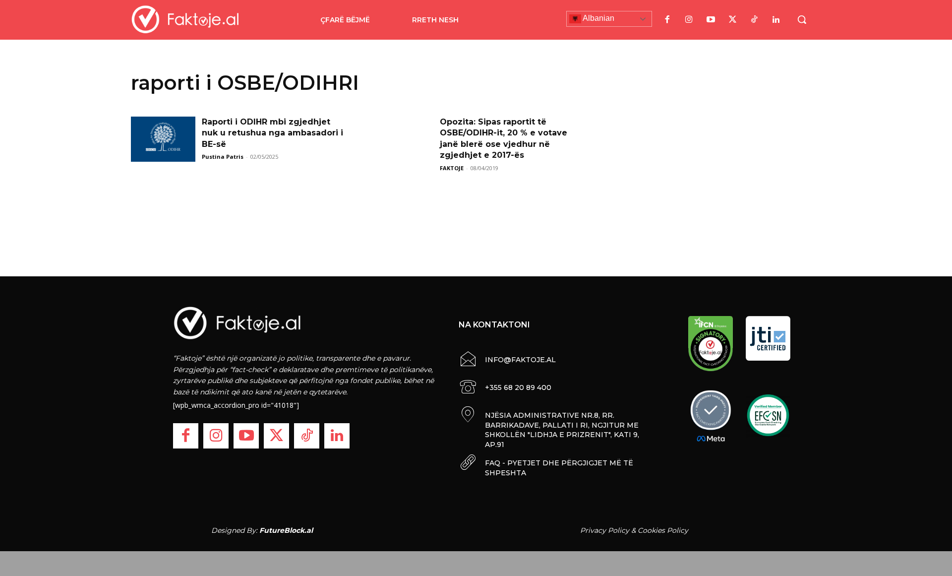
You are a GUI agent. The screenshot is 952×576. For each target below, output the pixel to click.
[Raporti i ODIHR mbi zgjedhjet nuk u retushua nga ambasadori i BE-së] (163, 139)
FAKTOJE (452, 168)
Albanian (597, 18)
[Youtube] (710, 19)
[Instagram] (688, 19)
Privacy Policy (604, 530)
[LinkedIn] (776, 19)
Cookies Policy (663, 530)
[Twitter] (732, 19)
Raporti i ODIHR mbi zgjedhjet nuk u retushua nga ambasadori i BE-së (272, 133)
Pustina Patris (222, 156)
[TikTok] (754, 19)
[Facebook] (666, 19)
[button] (802, 19)
